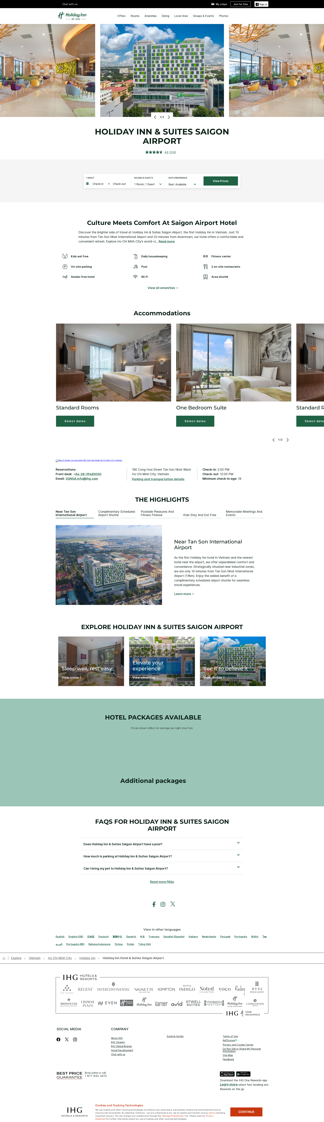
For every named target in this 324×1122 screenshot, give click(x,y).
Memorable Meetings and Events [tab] (244, 513)
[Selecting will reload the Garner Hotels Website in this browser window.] (161, 1003)
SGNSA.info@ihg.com (82, 478)
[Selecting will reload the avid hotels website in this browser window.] (176, 1003)
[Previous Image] (155, 117)
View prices (220, 181)
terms (212, 1112)
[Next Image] (168, 117)
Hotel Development (122, 1050)
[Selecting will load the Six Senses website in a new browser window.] (67, 988)
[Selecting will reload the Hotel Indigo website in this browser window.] (187, 988)
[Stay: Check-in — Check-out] (106, 184)
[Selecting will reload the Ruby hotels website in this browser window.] (240, 988)
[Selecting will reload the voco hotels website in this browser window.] (225, 988)
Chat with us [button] (70, 4)
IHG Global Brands (121, 1046)
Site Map (228, 1055)
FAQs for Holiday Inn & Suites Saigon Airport (162, 825)
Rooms (135, 16)
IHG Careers (118, 1042)
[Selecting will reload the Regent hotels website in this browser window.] (85, 988)
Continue (246, 1111)
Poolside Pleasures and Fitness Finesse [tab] (157, 513)
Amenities (150, 16)
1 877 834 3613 (96, 1076)
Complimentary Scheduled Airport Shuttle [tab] (116, 513)
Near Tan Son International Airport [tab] (71, 513)
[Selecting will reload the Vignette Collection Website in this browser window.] (144, 988)
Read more (167, 241)
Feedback (228, 1059)
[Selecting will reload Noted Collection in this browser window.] (207, 988)
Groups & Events (203, 16)
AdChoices (229, 1040)
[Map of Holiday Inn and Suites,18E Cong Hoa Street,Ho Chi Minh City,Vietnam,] (89, 460)
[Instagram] (75, 1039)
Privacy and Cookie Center (238, 1044)
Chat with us (118, 1054)
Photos (223, 16)
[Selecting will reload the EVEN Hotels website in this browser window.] (107, 1003)
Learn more (182, 594)
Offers (121, 16)
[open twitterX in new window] (171, 904)
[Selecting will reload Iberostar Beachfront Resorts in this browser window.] (69, 1003)
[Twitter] (66, 1039)
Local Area (181, 16)
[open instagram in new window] (161, 904)
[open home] (5, 958)
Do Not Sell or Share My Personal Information (242, 1050)
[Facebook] (59, 1039)
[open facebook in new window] (152, 904)
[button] (261, 4)
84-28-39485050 (88, 474)
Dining (165, 16)
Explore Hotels (175, 1036)
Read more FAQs (162, 882)
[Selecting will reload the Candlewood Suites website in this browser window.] (255, 1003)
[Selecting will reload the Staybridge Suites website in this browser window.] (214, 1003)
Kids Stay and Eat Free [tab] (199, 515)
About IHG (117, 1038)
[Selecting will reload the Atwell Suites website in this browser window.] (193, 1003)
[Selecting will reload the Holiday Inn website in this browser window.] (144, 1003)
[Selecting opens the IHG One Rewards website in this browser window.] (243, 1013)
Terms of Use (230, 1036)
